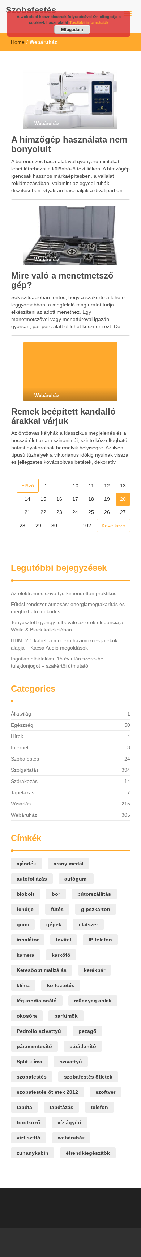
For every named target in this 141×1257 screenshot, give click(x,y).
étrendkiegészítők (88, 1153)
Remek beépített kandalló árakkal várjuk (63, 416)
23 (59, 512)
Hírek (17, 736)
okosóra (27, 1016)
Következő (113, 525)
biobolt (25, 894)
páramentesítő (34, 1046)
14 (27, 499)
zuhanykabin (32, 1153)
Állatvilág (21, 714)
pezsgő (87, 1031)
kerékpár (94, 970)
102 (86, 525)
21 (27, 512)
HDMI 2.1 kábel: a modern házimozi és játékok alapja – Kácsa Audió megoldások (64, 644)
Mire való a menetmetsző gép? (62, 280)
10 (75, 486)
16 (59, 499)
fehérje (25, 909)
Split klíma (29, 1061)
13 (123, 486)
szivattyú (71, 1061)
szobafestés (32, 1077)
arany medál (69, 863)
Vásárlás (21, 804)
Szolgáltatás (25, 770)
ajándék (26, 863)
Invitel (63, 940)
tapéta (24, 1107)
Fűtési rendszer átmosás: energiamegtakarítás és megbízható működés (68, 607)
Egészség (22, 725)
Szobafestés (31, 10)
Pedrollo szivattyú (39, 1031)
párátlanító (82, 1046)
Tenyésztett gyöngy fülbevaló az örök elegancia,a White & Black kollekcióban (67, 625)
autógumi (76, 879)
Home (18, 42)
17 (75, 499)
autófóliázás (32, 879)
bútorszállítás (94, 894)
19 (107, 499)
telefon (99, 1107)
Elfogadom (72, 29)
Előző (27, 486)
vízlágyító (69, 1122)
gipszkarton (95, 909)
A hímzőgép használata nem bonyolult (69, 144)
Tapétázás (22, 792)
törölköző (28, 1122)
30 (54, 525)
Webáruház (24, 815)
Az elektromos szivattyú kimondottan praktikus (63, 593)
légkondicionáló (37, 1000)
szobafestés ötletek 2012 (47, 1092)
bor (56, 894)
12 (107, 486)
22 (43, 512)
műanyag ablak (93, 1000)
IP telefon (100, 940)
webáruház (71, 1138)
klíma (23, 985)
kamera (25, 955)
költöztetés (60, 985)
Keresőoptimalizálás (42, 970)
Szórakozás (24, 781)
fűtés (57, 909)
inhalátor (28, 940)
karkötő (61, 955)
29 (38, 525)
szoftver (105, 1092)
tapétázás (61, 1107)
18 (91, 499)
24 (75, 512)
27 (123, 512)
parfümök (66, 1016)
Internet (20, 747)
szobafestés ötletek (88, 1077)
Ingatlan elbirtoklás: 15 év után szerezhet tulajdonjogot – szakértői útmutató (58, 662)
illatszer (88, 924)
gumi (23, 924)
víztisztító (28, 1138)
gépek (53, 924)
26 (107, 512)
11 (91, 486)
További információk (88, 22)
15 (43, 499)
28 (22, 525)
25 (91, 512)
